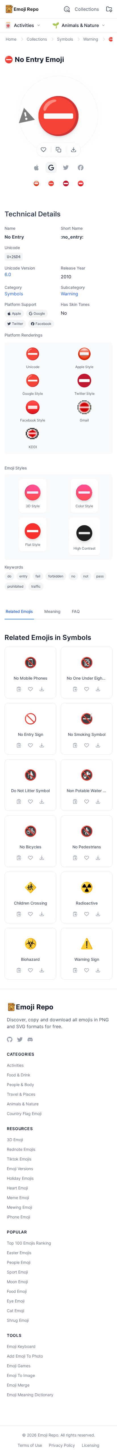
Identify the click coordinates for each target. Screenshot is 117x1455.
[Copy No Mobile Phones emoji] (19, 689)
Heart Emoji (17, 1187)
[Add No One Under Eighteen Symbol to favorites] (86, 689)
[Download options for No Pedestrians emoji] (98, 857)
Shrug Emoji (18, 1320)
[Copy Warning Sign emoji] (75, 970)
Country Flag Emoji (24, 1113)
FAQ (76, 611)
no (73, 576)
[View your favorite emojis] (109, 9)
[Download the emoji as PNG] (73, 150)
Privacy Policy (62, 1445)
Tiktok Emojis (19, 1159)
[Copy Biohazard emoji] (19, 970)
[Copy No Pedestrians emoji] (75, 857)
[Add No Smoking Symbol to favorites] (86, 745)
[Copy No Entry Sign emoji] (19, 745)
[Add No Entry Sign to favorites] (30, 745)
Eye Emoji (15, 1301)
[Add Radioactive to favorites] (86, 913)
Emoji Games (18, 1365)
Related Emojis (19, 611)
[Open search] (66, 9)
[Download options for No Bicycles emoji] (41, 857)
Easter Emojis (19, 1252)
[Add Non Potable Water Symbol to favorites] (86, 801)
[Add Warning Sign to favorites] (86, 970)
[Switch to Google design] (51, 167)
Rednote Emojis (21, 1149)
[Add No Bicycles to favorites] (30, 857)
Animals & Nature (23, 1103)
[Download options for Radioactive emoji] (98, 913)
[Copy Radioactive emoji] (75, 913)
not (85, 576)
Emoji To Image (21, 1375)
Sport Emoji (17, 1272)
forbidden (55, 576)
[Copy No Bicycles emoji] (19, 857)
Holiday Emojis (20, 1178)
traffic (36, 586)
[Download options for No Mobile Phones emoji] (41, 689)
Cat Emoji (15, 1310)
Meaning (52, 611)
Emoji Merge (18, 1385)
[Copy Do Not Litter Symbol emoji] (19, 801)
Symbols (14, 294)
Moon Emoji (17, 1281)
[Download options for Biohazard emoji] (41, 970)
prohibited (15, 586)
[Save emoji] (43, 150)
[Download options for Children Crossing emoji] (41, 913)
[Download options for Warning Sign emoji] (98, 970)
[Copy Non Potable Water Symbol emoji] (75, 801)
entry (23, 576)
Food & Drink (18, 1074)
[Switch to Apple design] (36, 167)
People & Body (20, 1084)
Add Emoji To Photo (25, 1356)
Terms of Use (30, 1445)
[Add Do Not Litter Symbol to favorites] (30, 801)
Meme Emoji (18, 1197)
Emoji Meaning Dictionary (30, 1394)
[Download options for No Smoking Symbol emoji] (98, 745)
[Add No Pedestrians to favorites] (86, 857)
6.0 (8, 274)
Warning (69, 294)
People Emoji (18, 1262)
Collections (87, 9)
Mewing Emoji (19, 1207)
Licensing (90, 1445)
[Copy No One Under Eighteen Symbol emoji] (75, 689)
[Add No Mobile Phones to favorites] (30, 689)
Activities (15, 1065)
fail (37, 576)
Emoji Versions (20, 1168)
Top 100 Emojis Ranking (29, 1243)
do (9, 576)
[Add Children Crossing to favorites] (30, 913)
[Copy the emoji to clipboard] (58, 150)
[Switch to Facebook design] (80, 167)
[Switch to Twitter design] (66, 167)
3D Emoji (15, 1139)
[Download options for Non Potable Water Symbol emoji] (98, 801)
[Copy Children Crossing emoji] (19, 913)
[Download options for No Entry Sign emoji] (41, 745)
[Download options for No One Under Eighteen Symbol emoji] (98, 689)
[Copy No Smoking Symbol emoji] (75, 745)
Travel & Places (21, 1094)
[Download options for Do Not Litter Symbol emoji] (41, 801)
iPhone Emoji (18, 1216)
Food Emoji (17, 1291)
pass (100, 576)
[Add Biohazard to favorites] (30, 970)
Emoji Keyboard (21, 1346)
